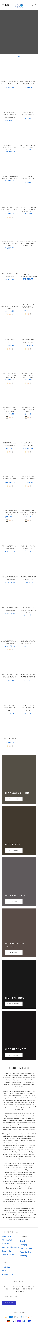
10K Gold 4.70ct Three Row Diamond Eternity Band (9, 209)
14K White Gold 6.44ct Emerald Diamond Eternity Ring (10, 577)
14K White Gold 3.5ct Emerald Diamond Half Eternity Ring (28, 577)
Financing (23, 1255)
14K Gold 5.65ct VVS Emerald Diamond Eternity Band (9, 478)
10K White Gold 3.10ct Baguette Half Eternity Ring (9, 243)
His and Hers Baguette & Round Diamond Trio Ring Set (9, 83)
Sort (18, 56)
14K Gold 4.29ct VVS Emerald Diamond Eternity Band (28, 443)
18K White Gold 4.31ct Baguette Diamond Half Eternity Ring (28, 641)
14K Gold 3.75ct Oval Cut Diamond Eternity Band (10, 512)
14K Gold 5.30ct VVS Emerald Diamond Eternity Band (9, 443)
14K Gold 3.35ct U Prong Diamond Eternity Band (9, 409)
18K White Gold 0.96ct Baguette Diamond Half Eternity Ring (28, 676)
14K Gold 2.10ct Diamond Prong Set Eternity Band (28, 341)
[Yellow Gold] (7, 217)
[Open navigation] (3, 5)
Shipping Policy (7, 1240)
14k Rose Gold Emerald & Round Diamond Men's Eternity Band (28, 83)
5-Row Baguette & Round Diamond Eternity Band (28, 114)
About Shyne (6, 1236)
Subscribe (9, 1303)
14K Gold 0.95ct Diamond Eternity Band (28, 409)
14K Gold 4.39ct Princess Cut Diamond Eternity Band (28, 478)
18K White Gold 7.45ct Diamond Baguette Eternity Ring (10, 609)
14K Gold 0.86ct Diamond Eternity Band (9, 341)
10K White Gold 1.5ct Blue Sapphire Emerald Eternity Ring (28, 243)
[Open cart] (35, 5)
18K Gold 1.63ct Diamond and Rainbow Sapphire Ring (28, 512)
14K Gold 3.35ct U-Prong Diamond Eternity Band (28, 375)
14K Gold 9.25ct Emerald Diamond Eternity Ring (28, 306)
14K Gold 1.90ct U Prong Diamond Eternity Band (9, 375)
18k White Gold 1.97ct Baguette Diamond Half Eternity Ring (10, 676)
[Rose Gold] (10, 217)
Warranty (5, 1243)
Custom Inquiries (26, 1248)
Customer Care (7, 1274)
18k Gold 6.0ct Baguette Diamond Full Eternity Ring (9, 641)
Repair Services (25, 1252)
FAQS (4, 1271)
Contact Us (6, 1267)
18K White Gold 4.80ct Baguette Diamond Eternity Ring (10, 546)
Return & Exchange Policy (11, 1247)
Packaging (23, 1244)
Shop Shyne (24, 1241)
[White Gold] (12, 217)
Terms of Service (8, 1254)
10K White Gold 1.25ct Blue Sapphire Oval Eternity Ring (10, 275)
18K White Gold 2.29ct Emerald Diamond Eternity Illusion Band (28, 274)
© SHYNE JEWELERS (19, 1313)
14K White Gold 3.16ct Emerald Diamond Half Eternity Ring (28, 546)
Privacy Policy (6, 1251)
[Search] (32, 5)
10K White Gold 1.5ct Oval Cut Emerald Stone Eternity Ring (28, 209)
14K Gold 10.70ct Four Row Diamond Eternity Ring (9, 306)
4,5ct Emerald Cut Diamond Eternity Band (28, 178)
